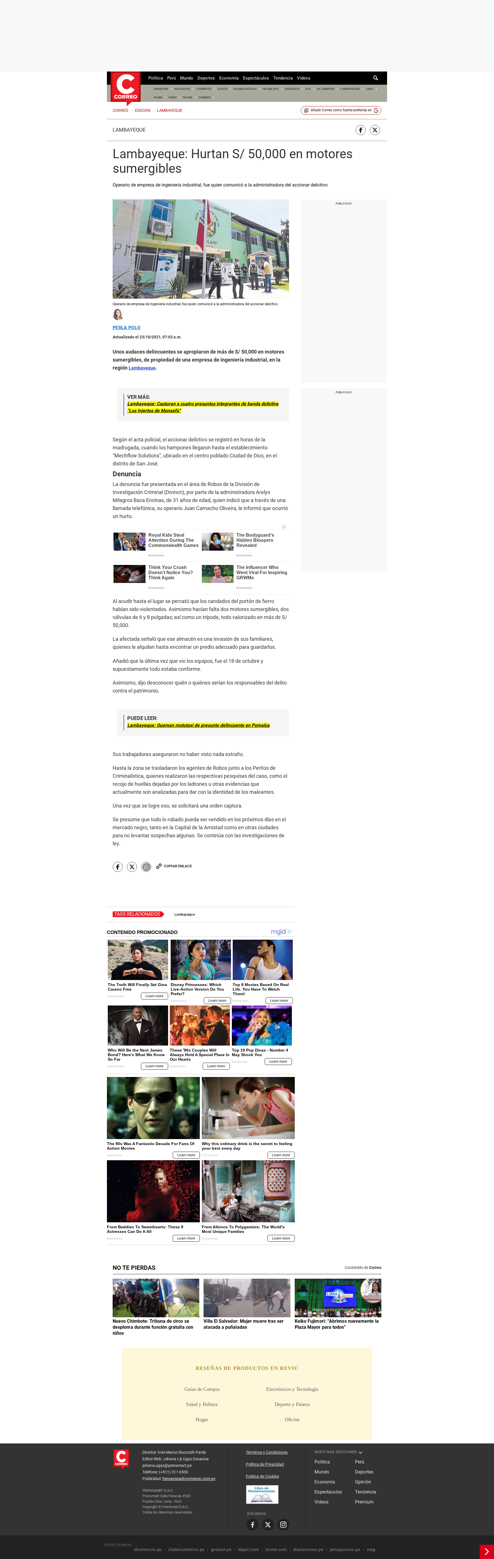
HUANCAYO (271, 88)
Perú (171, 78)
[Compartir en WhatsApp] (146, 867)
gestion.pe (221, 1549)
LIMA (369, 88)
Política (155, 78)
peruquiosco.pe (345, 1549)
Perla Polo (126, 328)
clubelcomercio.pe (186, 1549)
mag (371, 1549)
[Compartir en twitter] (375, 130)
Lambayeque (129, 130)
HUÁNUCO (292, 88)
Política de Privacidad (265, 1464)
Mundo (186, 78)
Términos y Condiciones (267, 1452)
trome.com (276, 1549)
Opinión (363, 1482)
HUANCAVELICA (245, 88)
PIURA (158, 97)
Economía (229, 78)
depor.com (248, 1549)
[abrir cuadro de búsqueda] (375, 78)
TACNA (188, 97)
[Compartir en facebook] (361, 130)
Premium (364, 1502)
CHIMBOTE (204, 88)
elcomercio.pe (148, 1549)
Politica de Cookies (262, 1476)
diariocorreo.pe (308, 1549)
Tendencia (283, 78)
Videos (303, 78)
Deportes (206, 78)
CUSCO (223, 88)
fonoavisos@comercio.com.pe (188, 1478)
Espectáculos (256, 78)
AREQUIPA (161, 88)
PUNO (173, 97)
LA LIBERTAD (326, 88)
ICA (308, 88)
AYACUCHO (182, 88)
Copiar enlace (178, 866)
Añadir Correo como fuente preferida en (341, 110)
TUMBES (205, 97)
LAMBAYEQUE (350, 88)
